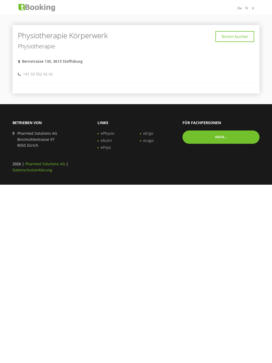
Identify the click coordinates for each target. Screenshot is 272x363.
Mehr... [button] (221, 137)
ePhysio (107, 133)
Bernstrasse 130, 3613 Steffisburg (52, 61)
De (239, 8)
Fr (246, 8)
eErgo (148, 133)
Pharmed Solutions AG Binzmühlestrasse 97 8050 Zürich (37, 139)
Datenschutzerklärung (32, 169)
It (253, 8)
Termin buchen (234, 36)
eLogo (148, 140)
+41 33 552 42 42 (38, 74)
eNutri (106, 140)
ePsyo (106, 147)
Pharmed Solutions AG (45, 163)
